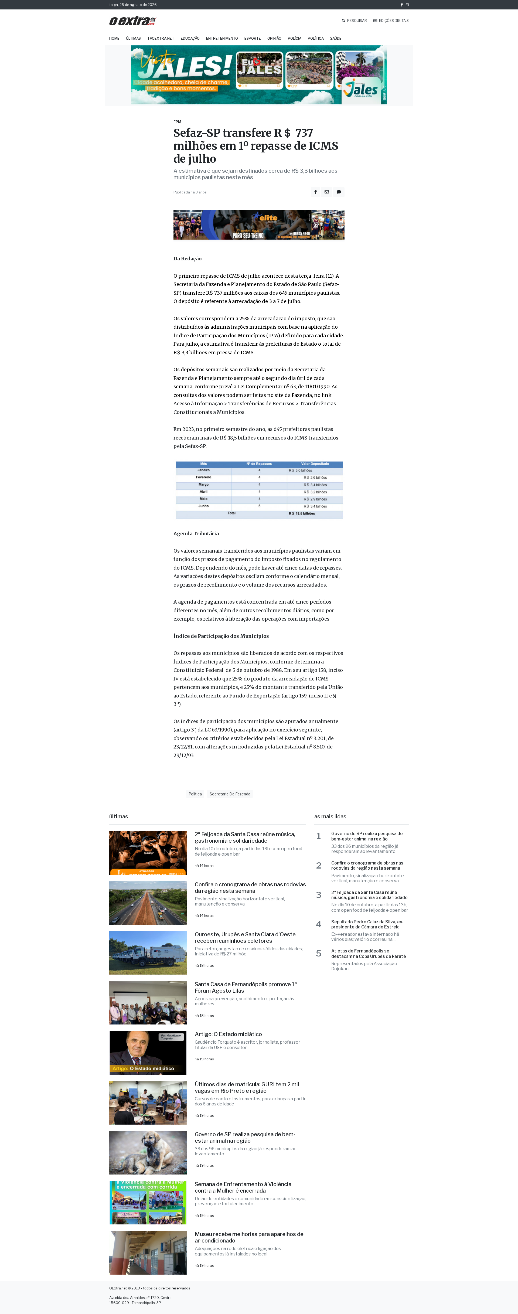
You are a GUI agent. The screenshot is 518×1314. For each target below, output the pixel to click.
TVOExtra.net (160, 38)
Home (114, 38)
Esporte (252, 38)
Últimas (133, 38)
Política (316, 38)
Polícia (294, 38)
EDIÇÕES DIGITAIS (393, 21)
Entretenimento (222, 38)
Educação (190, 38)
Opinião (274, 38)
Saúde (336, 38)
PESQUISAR (356, 21)
